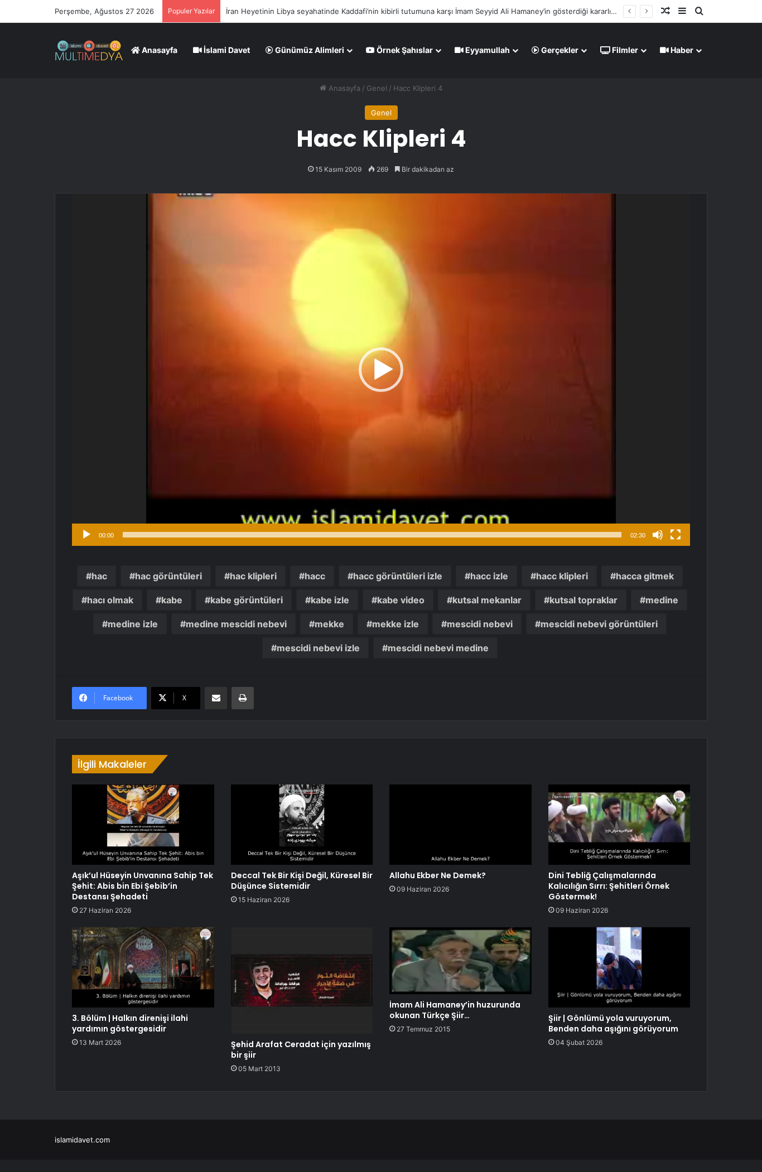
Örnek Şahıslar (404, 50)
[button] (381, 369)
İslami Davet (226, 50)
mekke (329, 623)
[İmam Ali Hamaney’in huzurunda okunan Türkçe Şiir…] (460, 960)
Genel (376, 88)
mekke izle (395, 623)
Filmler (624, 50)
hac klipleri (253, 576)
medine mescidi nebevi (236, 623)
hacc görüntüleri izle (397, 576)
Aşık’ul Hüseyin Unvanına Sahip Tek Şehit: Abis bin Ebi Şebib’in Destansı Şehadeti (142, 886)
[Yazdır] (243, 698)
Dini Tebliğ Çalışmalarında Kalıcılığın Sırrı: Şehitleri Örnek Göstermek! (608, 886)
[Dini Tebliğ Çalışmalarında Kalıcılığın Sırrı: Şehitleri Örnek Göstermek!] (619, 824)
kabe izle (330, 600)
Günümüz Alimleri (308, 50)
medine (661, 600)
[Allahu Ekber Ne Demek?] (460, 824)
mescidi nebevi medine (438, 647)
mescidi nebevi (480, 623)
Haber (681, 50)
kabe (171, 600)
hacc (315, 576)
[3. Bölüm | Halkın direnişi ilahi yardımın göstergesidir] (143, 967)
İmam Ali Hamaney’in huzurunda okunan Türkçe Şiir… (454, 1010)
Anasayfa (158, 50)
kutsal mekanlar (487, 600)
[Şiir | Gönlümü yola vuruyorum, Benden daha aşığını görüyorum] (619, 967)
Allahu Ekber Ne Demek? (437, 875)
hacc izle (489, 576)
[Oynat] (86, 534)
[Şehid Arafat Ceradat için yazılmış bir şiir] (302, 980)
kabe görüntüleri (246, 600)
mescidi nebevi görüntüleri (599, 623)
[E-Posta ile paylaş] (216, 698)
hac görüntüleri (168, 576)
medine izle (133, 623)
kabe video (401, 600)
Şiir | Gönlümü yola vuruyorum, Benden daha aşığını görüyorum (613, 1023)
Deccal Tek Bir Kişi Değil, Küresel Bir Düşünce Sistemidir (302, 881)
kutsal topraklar (583, 600)
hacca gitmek (645, 576)
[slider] (372, 534)
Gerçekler (558, 50)
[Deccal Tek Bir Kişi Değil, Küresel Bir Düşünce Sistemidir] (302, 824)
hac (99, 576)
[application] (381, 369)
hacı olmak (110, 600)
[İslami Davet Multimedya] (89, 50)
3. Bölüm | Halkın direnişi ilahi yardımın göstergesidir (130, 1023)
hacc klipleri (562, 576)
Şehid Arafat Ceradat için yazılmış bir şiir (301, 1049)
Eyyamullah (487, 50)
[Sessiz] (657, 534)
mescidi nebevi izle (318, 647)
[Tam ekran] (675, 534)
